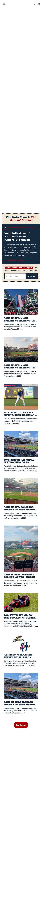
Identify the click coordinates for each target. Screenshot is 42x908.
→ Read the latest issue (14, 260)
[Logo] (4, 4)
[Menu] (39, 4)
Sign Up (31, 276)
